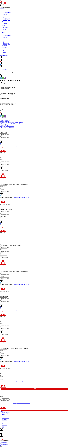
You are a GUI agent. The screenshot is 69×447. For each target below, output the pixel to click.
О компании (3, 25)
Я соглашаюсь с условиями (5, 170)
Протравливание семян (6, 43)
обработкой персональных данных (25, 197)
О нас (4, 26)
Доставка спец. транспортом (6, 17)
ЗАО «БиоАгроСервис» (3, 443)
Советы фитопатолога (4, 53)
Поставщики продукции (6, 27)
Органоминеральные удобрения (6, 413)
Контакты (3, 54)
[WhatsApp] (3, 78)
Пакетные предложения (5, 424)
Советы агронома (5, 23)
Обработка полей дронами (6, 20)
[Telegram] (1, 78)
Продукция (3, 32)
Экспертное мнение (4, 22)
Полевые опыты (4, 24)
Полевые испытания (4, 47)
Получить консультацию (3, 117)
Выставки (4, 28)
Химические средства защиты (7, 13)
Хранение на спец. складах (6, 19)
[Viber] (5, 78)
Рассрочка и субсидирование (6, 18)
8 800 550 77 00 (2, 8)
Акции (2, 21)
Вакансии (4, 29)
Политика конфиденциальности (4, 442)
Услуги (2, 15)
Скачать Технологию (33, 388)
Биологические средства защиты (7, 12)
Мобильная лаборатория (6, 41)
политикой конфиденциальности (17, 197)
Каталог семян (5, 14)
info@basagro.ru (6, 55)
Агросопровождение (4, 45)
